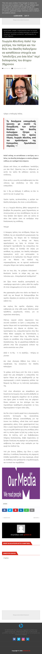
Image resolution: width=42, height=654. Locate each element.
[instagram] (23, 639)
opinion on (7, 68)
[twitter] (18, 639)
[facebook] (14, 639)
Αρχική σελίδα (7, 30)
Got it (26, 16)
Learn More (18, 16)
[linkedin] (27, 639)
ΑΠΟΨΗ (14, 30)
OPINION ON (26, 650)
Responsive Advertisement (21, 20)
